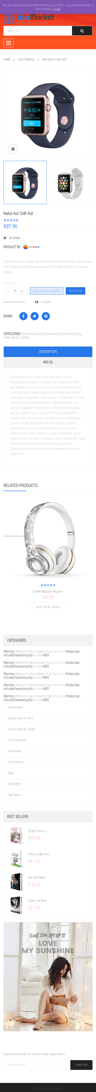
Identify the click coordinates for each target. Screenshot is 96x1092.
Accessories (15, 707)
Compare (46, 302)
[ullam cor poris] (16, 905)
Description (48, 352)
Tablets (25, 337)
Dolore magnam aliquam (48, 591)
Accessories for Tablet (21, 729)
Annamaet (14, 751)
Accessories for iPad (20, 718)
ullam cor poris (37, 901)
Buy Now (75, 291)
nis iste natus (37, 877)
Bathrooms (15, 784)
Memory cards (72, 334)
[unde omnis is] (16, 835)
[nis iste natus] (16, 882)
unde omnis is (37, 831)
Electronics (26, 59)
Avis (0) (48, 362)
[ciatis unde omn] (16, 858)
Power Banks (11, 337)
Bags (11, 773)
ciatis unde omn (38, 854)
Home (6, 59)
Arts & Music (16, 762)
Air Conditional (17, 740)
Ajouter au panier (47, 291)
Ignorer (56, 9)
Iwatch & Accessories (49, 334)
